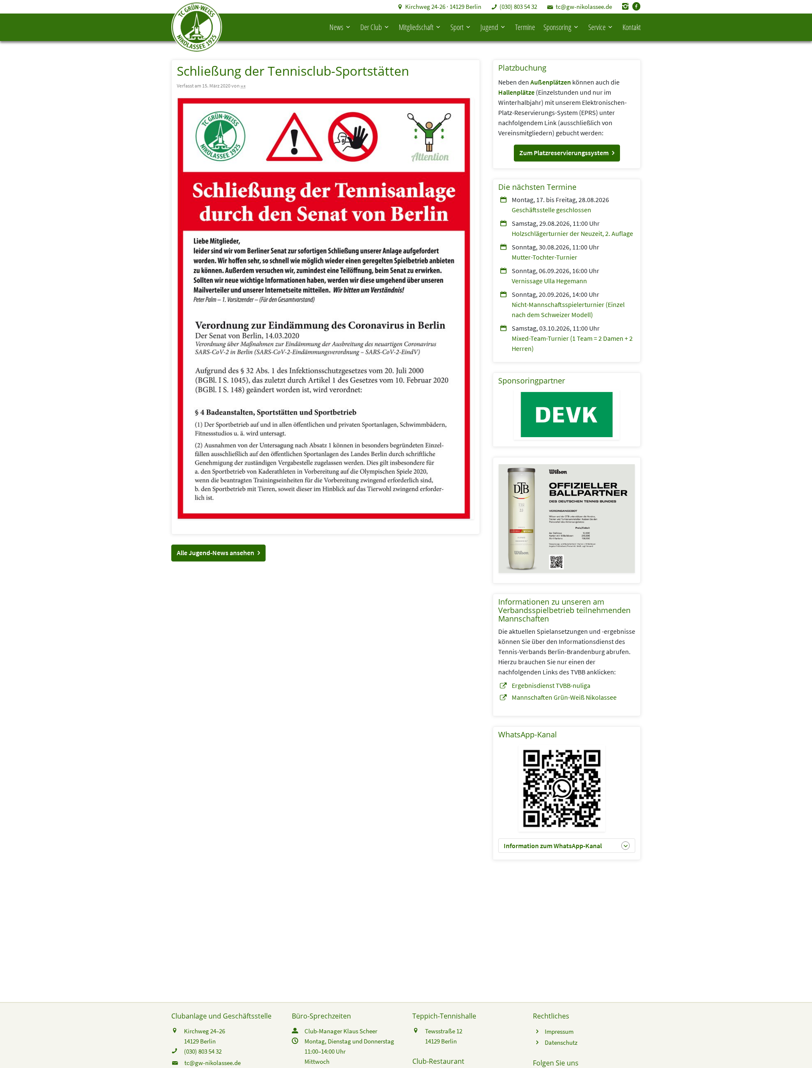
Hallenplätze (516, 92)
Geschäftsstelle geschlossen (551, 209)
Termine (525, 27)
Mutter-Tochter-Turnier (544, 257)
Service (597, 27)
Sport (457, 27)
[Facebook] (636, 7)
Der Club (371, 27)
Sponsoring (557, 27)
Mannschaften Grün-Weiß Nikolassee (564, 697)
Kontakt (632, 27)
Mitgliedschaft (416, 27)
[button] (218, 553)
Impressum (559, 1031)
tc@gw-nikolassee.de (584, 7)
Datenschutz (561, 1042)
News (336, 27)
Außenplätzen (550, 82)
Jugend (489, 27)
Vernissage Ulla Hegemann (549, 281)
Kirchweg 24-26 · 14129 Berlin (443, 7)
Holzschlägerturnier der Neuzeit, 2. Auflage (572, 233)
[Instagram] (625, 7)
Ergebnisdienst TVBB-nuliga (551, 685)
